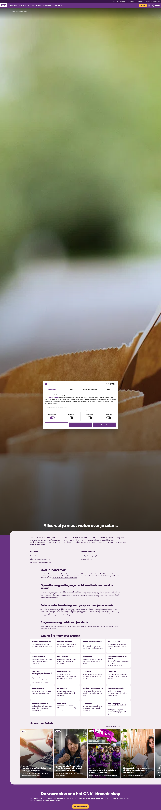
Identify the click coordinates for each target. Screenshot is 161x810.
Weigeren (56, 424)
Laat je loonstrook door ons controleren (64, 577)
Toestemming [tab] (52, 389)
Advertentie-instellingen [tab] (90, 389)
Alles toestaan (104, 424)
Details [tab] (71, 389)
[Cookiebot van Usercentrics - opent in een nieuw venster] (109, 384)
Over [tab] (108, 389)
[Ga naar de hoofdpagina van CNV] (3, 5)
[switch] (71, 417)
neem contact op (109, 626)
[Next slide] (34, 727)
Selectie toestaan (81, 424)
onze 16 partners (54, 397)
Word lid (99, 626)
